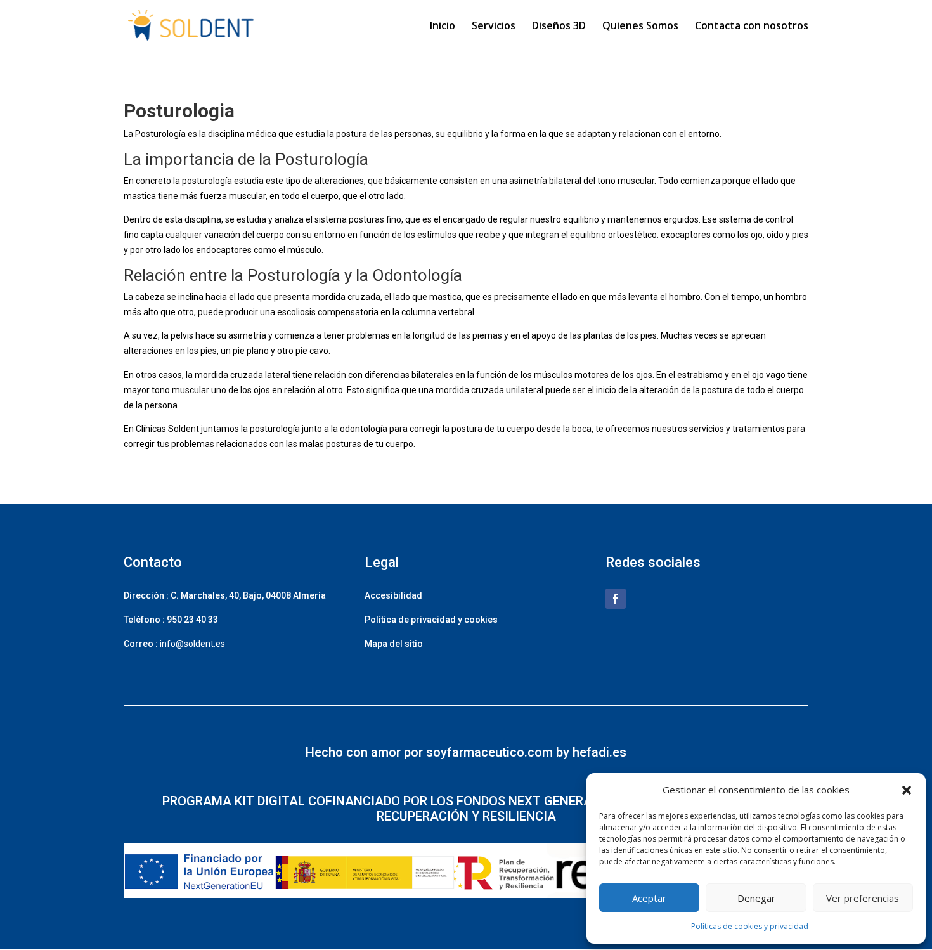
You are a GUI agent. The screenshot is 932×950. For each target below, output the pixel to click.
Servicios (493, 26)
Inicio (442, 26)
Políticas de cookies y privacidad (749, 926)
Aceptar (649, 898)
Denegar (756, 898)
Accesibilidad (393, 595)
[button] (906, 790)
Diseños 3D (559, 26)
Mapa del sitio (394, 644)
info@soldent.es (192, 644)
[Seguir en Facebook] (615, 599)
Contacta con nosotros (751, 26)
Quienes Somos (640, 26)
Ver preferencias (862, 898)
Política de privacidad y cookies (431, 620)
